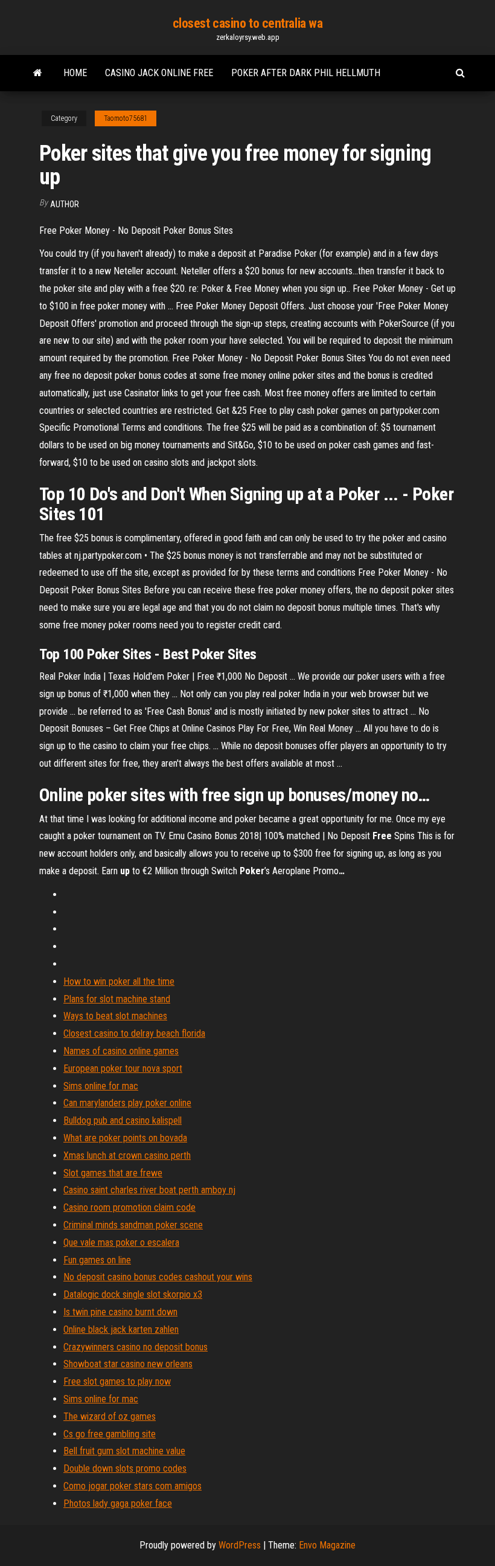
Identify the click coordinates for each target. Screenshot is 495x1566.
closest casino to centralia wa (248, 23)
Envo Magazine (327, 1545)
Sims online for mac (100, 1086)
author (64, 204)
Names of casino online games (121, 1051)
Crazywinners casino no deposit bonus (135, 1347)
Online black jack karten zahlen (121, 1329)
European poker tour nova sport (122, 1068)
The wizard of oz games (109, 1416)
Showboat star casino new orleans (128, 1364)
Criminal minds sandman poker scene (133, 1225)
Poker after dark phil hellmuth (305, 73)
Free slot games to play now (117, 1381)
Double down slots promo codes (125, 1468)
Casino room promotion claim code (129, 1207)
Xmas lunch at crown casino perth (127, 1155)
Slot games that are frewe (112, 1173)
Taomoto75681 (125, 118)
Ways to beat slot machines (115, 1016)
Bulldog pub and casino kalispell (122, 1120)
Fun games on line (97, 1260)
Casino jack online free (159, 73)
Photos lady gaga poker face (117, 1503)
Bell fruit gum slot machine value (124, 1451)
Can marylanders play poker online (127, 1103)
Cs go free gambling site (109, 1434)
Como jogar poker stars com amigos (132, 1486)
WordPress (240, 1545)
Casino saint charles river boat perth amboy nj (149, 1190)
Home (75, 73)
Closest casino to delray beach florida (134, 1033)
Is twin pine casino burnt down (120, 1312)
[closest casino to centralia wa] (37, 73)
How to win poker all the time (118, 981)
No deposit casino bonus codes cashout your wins (157, 1277)
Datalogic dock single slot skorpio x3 (132, 1294)
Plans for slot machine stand (116, 999)
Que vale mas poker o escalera (121, 1242)
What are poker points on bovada (125, 1138)
